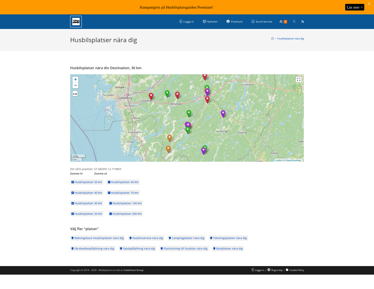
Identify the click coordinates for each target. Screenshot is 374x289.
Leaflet (279, 160)
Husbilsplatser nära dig (290, 38)
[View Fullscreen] (299, 79)
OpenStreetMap (293, 160)
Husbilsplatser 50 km (88, 182)
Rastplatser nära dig (229, 248)
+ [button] (75, 79)
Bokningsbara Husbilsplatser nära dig (99, 238)
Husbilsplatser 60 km (124, 182)
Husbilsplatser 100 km (127, 203)
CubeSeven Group (133, 270)
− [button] (75, 85)
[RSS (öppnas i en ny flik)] (302, 21)
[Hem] (272, 38)
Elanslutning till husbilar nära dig (185, 248)
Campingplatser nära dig (187, 238)
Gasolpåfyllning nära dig (138, 248)
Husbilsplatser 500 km (127, 214)
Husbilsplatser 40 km (88, 193)
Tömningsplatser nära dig (229, 238)
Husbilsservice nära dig (147, 238)
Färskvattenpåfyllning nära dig (94, 248)
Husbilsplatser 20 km (88, 214)
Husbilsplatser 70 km (124, 193)
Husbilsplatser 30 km (88, 203)
